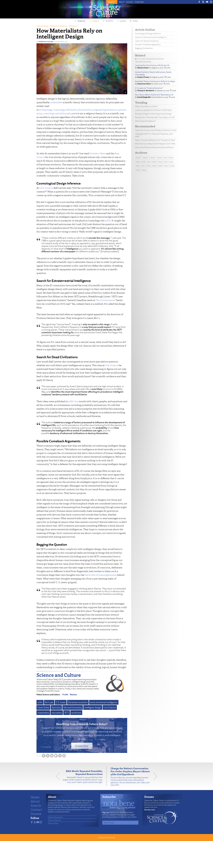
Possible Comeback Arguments (148, 44)
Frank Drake (43, 707)
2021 (165, 157)
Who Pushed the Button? (145, 121)
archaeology (45, 109)
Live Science (110, 707)
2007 (166, 166)
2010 (148, 166)
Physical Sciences (59, 26)
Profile (65, 694)
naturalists (57, 712)
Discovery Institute (107, 837)
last (73, 401)
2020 (171, 157)
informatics (71, 109)
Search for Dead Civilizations (147, 41)
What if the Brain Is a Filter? (146, 106)
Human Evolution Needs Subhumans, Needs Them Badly (153, 73)
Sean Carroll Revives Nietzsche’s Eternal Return (154, 147)
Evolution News (97, 153)
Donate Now (82, 745)
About (122, 2)
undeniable (56, 102)
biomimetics (85, 109)
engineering (99, 109)
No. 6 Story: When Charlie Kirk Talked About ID (154, 95)
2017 (149, 162)
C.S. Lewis (61, 702)
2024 (145, 157)
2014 (165, 162)
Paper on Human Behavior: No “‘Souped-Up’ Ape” (155, 140)
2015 (160, 162)
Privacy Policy (53, 823)
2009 (154, 166)
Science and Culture (58, 675)
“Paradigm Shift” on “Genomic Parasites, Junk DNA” (154, 135)
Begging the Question (144, 48)
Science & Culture (45, 41)
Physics (74, 26)
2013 (171, 162)
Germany (56, 707)
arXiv (40, 702)
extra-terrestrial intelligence (103, 702)
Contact (36, 809)
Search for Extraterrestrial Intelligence (150, 37)
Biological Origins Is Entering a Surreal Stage (153, 114)
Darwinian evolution (78, 702)
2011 (143, 166)
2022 (160, 157)
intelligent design (92, 707)
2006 (172, 166)
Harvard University (72, 707)
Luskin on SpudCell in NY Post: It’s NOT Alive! (153, 110)
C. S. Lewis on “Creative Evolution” (149, 88)
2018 (143, 162)
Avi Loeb (49, 702)
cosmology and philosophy (57, 113)
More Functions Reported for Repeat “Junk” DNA (155, 144)
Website (73, 694)
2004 (144, 170)
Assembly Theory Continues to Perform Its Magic (155, 81)
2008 (160, 166)
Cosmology (44, 26)
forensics (112, 109)
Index (135, 20)
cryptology (58, 109)
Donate (129, 2)
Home (35, 797)
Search (36, 805)
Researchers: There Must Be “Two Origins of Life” (155, 117)
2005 (138, 170)
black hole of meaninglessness (100, 574)
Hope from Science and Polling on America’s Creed (155, 130)
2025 (138, 157)
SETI (66, 712)
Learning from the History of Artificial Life (152, 65)
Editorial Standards (55, 817)
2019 (138, 162)
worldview (76, 712)
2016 (154, 162)
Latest (123, 20)
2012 (138, 166)
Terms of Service (54, 820)
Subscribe (139, 2)
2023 (152, 157)
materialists (43, 712)
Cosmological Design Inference (148, 33)
